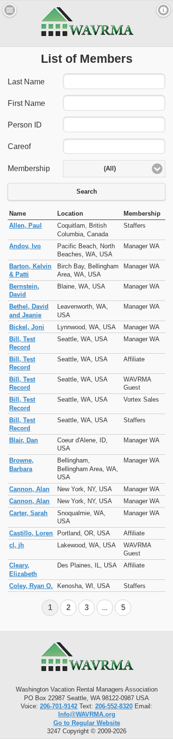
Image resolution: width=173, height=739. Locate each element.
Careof (19, 146)
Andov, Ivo (25, 246)
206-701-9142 (58, 706)
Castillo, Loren (31, 533)
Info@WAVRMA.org (86, 714)
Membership (29, 168)
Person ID (25, 125)
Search (86, 191)
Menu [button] (9, 10)
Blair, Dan (23, 440)
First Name (26, 103)
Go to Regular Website (86, 723)
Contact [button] (163, 10)
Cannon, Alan (29, 489)
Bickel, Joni (26, 327)
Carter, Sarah (28, 513)
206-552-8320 (114, 706)
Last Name (26, 82)
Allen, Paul (25, 225)
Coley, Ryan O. (31, 585)
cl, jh (16, 545)
